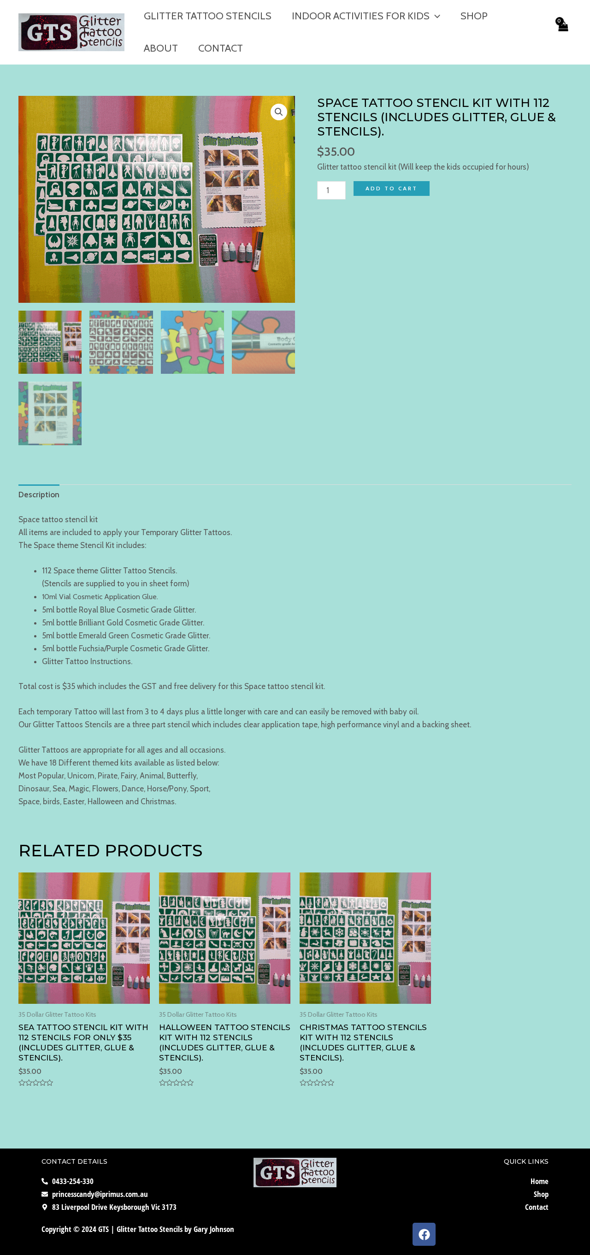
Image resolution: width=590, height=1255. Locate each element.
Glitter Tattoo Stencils (207, 16)
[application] (435, 16)
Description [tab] (38, 494)
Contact (220, 48)
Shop (474, 16)
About (161, 48)
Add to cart (392, 188)
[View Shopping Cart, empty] (563, 32)
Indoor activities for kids (361, 16)
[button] (279, 112)
